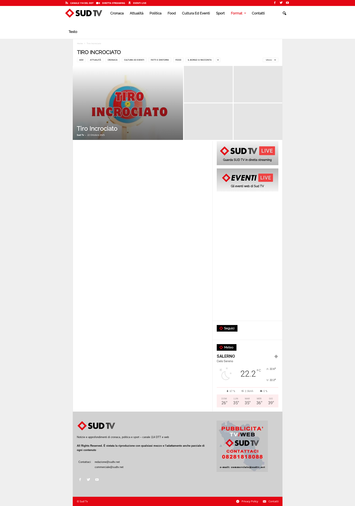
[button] (284, 13)
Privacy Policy (250, 501)
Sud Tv (80, 134)
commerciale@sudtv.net (109, 467)
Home (80, 43)
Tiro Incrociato (97, 128)
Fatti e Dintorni (160, 59)
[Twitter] (281, 3)
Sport (220, 13)
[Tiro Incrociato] (128, 103)
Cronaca (117, 13)
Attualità (136, 13)
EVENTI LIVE (139, 3)
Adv (81, 59)
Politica (155, 13)
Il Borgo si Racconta (200, 59)
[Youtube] (287, 3)
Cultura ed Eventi (196, 13)
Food (172, 13)
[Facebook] (274, 3)
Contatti (258, 13)
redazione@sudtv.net (107, 461)
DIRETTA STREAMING (113, 3)
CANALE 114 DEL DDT (81, 3)
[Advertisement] (247, 256)
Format (236, 13)
